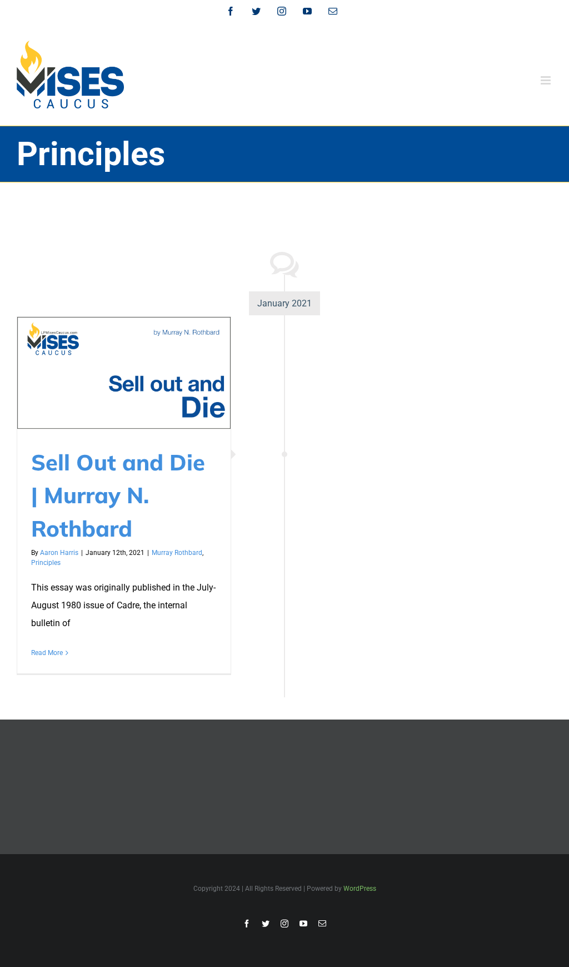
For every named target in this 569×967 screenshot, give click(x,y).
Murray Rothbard (177, 553)
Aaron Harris (59, 553)
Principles (46, 563)
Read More (47, 653)
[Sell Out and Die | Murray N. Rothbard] (124, 373)
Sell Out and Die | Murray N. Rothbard (118, 495)
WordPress (359, 888)
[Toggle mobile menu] (546, 80)
